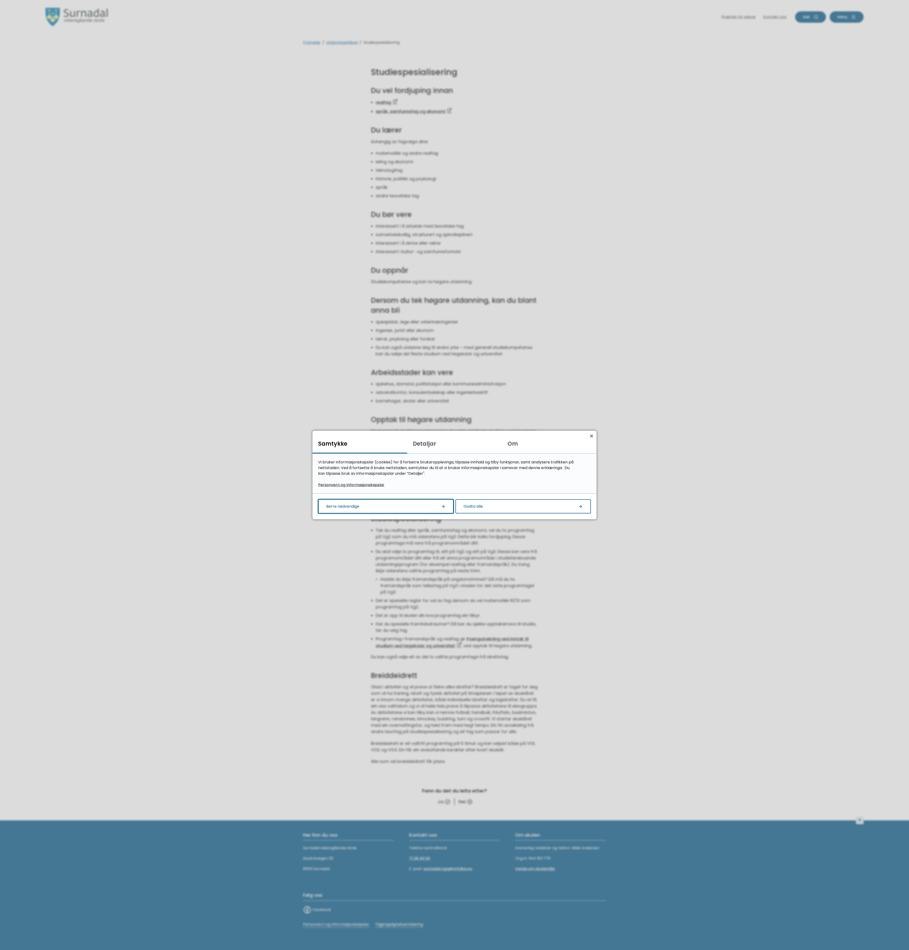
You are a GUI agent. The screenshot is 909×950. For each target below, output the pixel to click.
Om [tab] (513, 444)
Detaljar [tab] (424, 444)
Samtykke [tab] (332, 444)
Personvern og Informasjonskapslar (351, 485)
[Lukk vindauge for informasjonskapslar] (591, 435)
